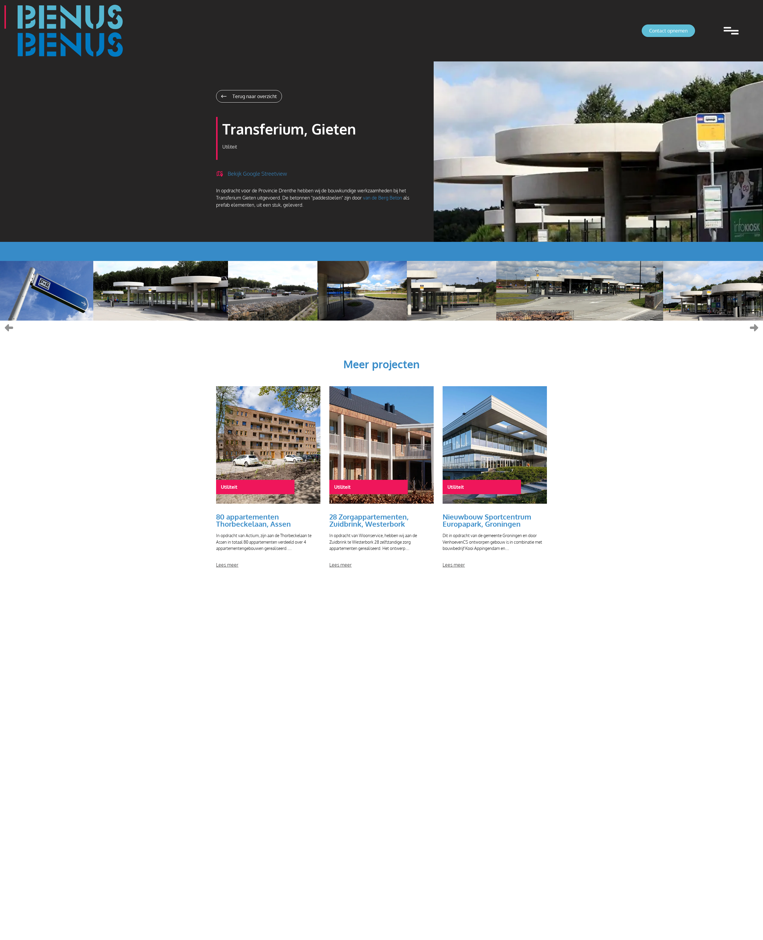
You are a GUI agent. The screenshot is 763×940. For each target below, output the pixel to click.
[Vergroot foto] (46, 291)
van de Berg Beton (382, 198)
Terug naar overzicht (254, 96)
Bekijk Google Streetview (257, 173)
